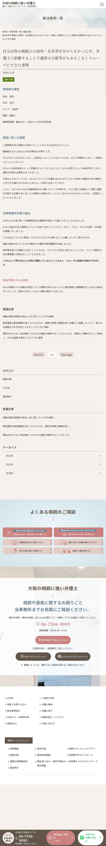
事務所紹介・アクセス (53, 717)
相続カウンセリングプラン (82, 748)
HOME (10, 698)
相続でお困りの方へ (17, 704)
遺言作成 (41, 748)
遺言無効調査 (43, 755)
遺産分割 (7, 379)
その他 (6, 387)
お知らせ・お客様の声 (18, 717)
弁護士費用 (47, 704)
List (52, 354)
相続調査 (14, 748)
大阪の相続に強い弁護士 (19, 3)
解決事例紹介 (13, 710)
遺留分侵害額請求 (19, 761)
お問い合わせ (48, 723)
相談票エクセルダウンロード (83, 761)
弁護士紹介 (47, 710)
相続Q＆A (12, 723)
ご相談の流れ (48, 698)
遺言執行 (7, 396)
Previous (38, 354)
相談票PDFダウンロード (81, 755)
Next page (66, 354)
